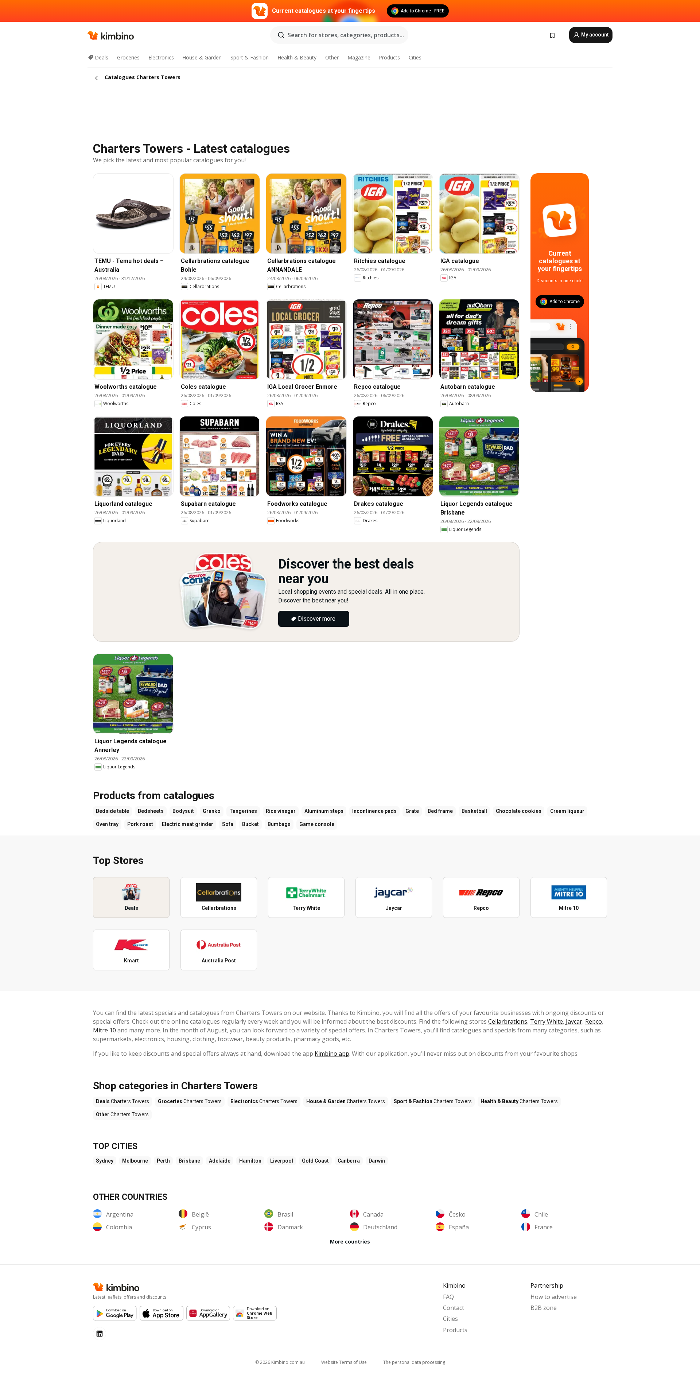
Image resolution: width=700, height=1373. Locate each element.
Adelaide (219, 1161)
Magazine (358, 57)
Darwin (377, 1161)
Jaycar (574, 1021)
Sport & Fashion (249, 57)
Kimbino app (332, 1054)
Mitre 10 (104, 1030)
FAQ (448, 1297)
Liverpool (281, 1161)
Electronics (161, 57)
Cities (415, 57)
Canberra (349, 1161)
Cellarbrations (507, 1021)
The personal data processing (414, 1362)
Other (332, 57)
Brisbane (189, 1161)
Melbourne (135, 1161)
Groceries (128, 57)
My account (594, 35)
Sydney (104, 1161)
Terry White (546, 1021)
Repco (593, 1021)
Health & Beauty (296, 57)
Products (389, 57)
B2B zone (543, 1308)
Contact (453, 1308)
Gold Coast (315, 1161)
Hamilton (250, 1161)
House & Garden (202, 57)
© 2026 (280, 1362)
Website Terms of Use (344, 1362)
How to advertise (553, 1297)
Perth (163, 1161)
